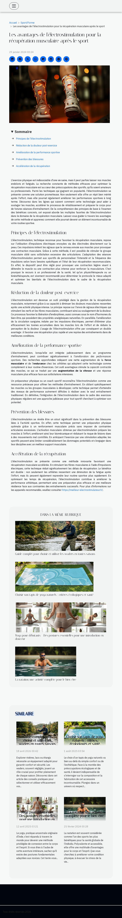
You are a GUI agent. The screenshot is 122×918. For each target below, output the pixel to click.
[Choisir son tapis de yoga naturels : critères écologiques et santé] (54, 576)
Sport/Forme (28, 22)
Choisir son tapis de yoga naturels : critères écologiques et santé (54, 594)
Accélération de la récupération (33, 166)
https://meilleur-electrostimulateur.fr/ (82, 489)
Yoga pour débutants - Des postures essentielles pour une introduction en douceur (37, 817)
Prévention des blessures (29, 159)
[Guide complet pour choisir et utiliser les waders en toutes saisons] (55, 535)
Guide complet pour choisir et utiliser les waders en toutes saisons (55, 554)
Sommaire (23, 131)
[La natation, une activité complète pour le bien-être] (45, 661)
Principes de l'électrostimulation (33, 138)
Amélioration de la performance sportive (38, 152)
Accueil (13, 22)
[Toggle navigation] (14, 6)
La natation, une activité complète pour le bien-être (45, 679)
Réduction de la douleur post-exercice (36, 145)
